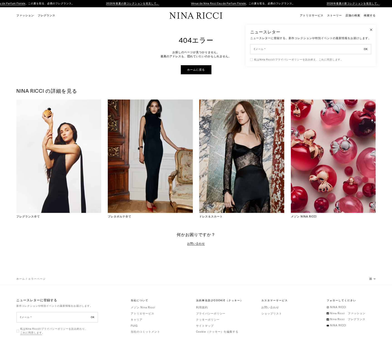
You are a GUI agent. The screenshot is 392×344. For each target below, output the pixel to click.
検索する (370, 15)
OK (93, 317)
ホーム (20, 279)
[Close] (371, 29)
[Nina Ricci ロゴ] (196, 15)
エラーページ (37, 279)
